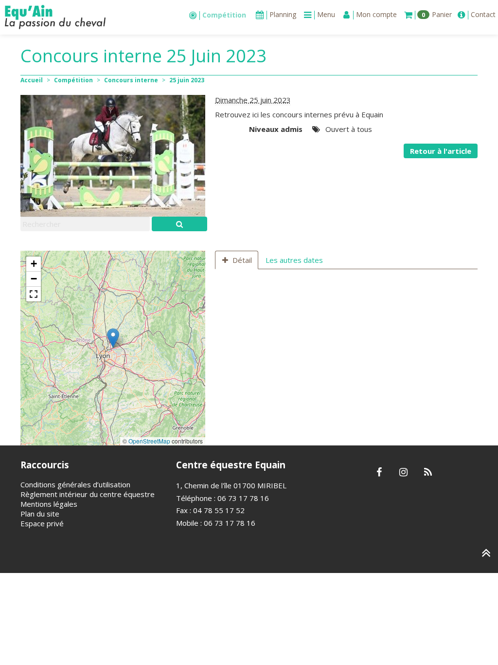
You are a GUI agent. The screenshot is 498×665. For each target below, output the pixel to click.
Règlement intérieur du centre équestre (87, 494)
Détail (242, 260)
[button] (113, 338)
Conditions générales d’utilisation (75, 484)
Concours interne (131, 80)
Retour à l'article (440, 151)
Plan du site (39, 513)
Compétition (73, 80)
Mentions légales (48, 504)
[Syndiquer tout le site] (427, 473)
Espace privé (42, 523)
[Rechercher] (179, 224)
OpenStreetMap (149, 441)
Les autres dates (294, 260)
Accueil (31, 80)
